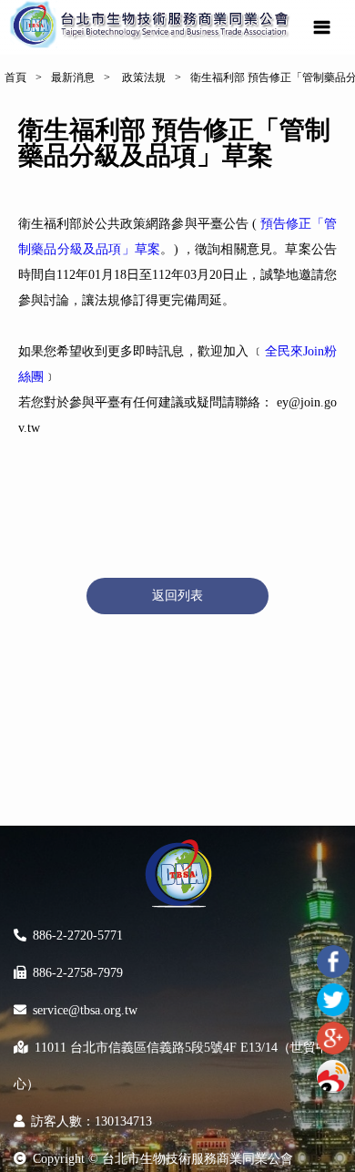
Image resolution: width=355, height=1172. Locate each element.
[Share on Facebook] (333, 961)
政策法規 (142, 77)
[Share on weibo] (333, 1076)
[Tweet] (333, 999)
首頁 (15, 77)
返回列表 (177, 595)
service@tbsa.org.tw (85, 1010)
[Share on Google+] (333, 1038)
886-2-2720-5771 (78, 935)
